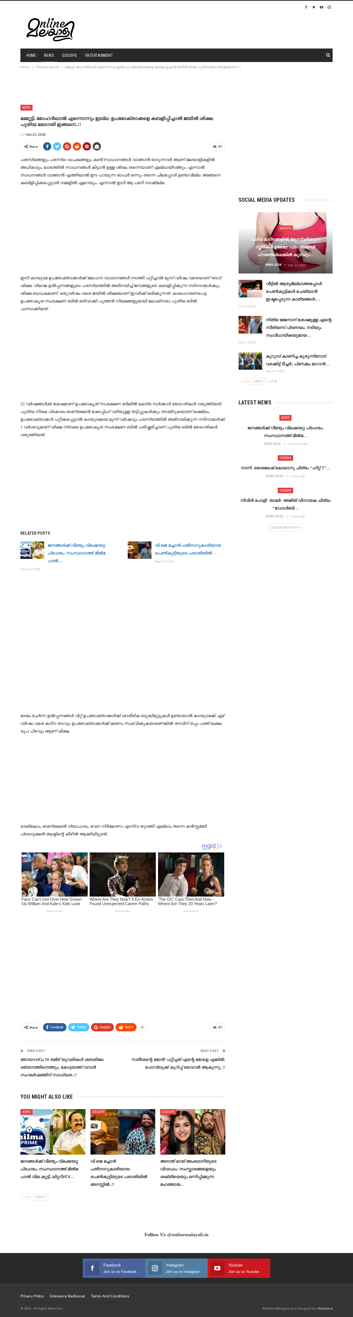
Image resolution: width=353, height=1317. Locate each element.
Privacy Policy (32, 1296)
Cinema (285, 458)
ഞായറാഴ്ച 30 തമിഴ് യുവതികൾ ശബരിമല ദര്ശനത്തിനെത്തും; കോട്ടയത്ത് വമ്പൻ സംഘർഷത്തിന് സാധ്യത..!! (61, 1067)
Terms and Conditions (109, 1296)
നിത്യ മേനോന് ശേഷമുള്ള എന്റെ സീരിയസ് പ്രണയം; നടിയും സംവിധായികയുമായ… (298, 327)
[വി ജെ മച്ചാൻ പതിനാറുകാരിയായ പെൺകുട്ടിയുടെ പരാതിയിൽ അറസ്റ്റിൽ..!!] (139, 550)
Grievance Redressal (67, 1296)
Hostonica (325, 1308)
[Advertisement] (250, 29)
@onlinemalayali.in (187, 1234)
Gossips (69, 55)
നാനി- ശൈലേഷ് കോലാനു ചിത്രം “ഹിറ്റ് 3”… (285, 468)
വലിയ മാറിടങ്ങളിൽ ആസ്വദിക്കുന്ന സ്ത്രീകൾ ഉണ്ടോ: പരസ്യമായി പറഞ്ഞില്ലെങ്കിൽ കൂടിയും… (285, 247)
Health (285, 228)
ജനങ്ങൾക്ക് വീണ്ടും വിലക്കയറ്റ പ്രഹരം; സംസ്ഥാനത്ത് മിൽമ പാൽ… (76, 553)
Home (31, 55)
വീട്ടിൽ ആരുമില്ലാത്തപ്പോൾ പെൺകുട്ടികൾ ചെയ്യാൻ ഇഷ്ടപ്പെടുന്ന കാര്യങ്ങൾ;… (294, 291)
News (49, 55)
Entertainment (99, 55)
